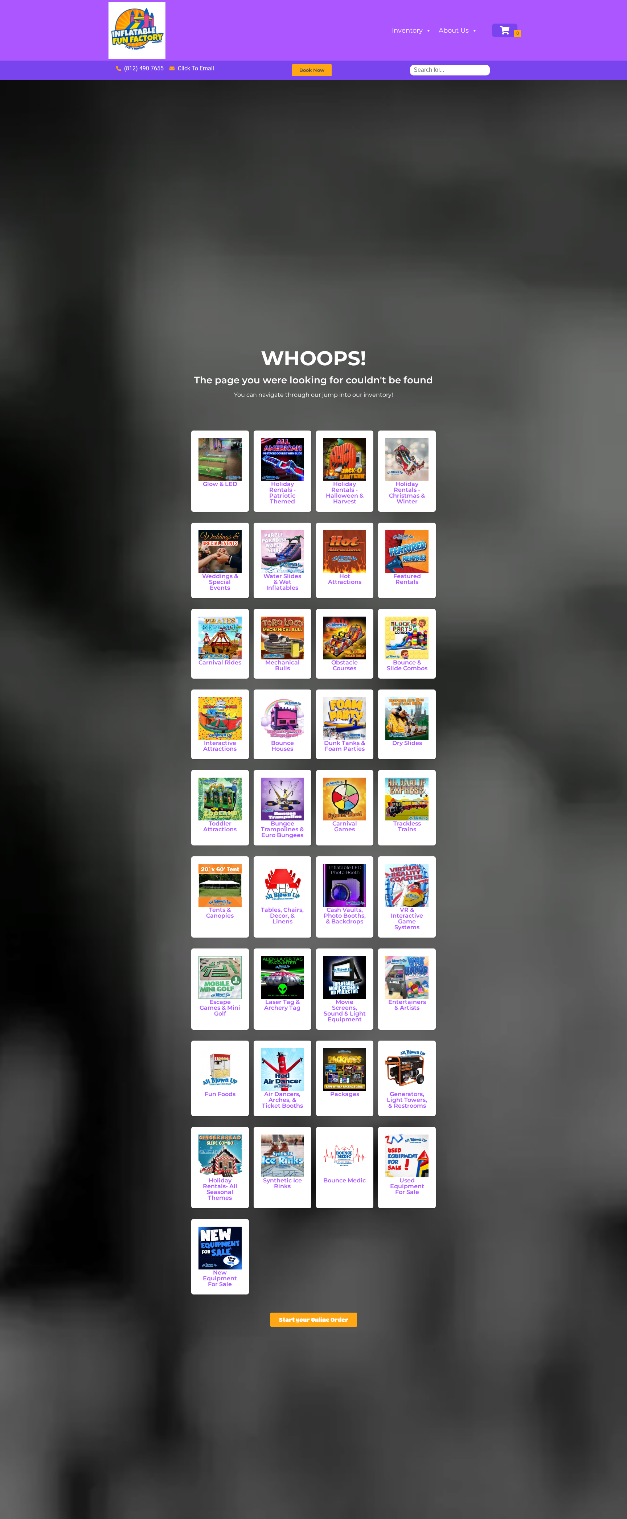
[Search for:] (450, 70)
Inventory (407, 30)
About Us (454, 30)
